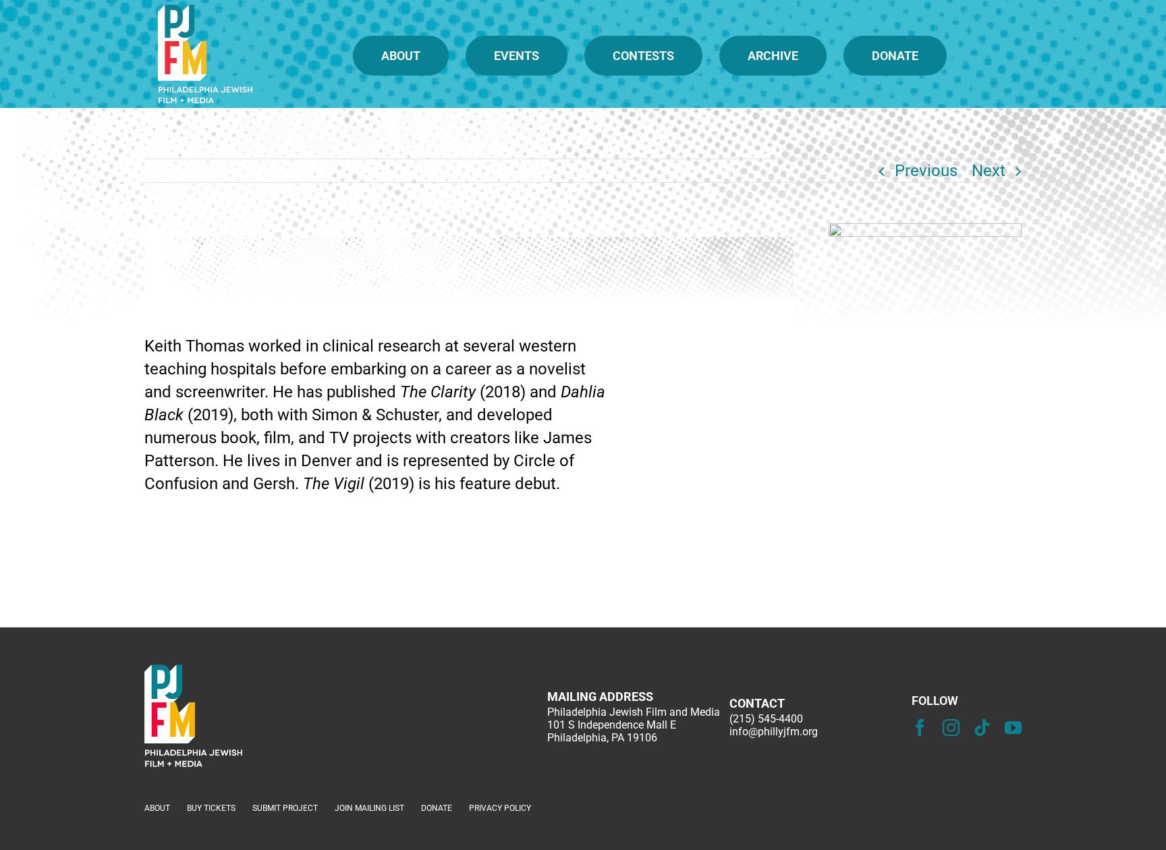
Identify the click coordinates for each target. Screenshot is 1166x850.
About (157, 808)
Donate (436, 808)
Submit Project (285, 808)
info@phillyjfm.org (773, 731)
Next (988, 170)
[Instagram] (951, 727)
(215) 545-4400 (766, 718)
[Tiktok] (982, 727)
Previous (926, 170)
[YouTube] (1013, 727)
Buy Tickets (211, 808)
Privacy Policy (500, 808)
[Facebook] (920, 727)
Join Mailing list (369, 808)
